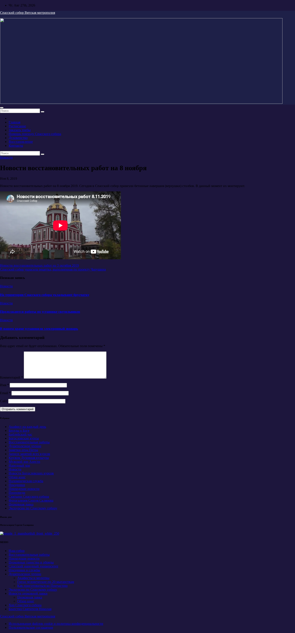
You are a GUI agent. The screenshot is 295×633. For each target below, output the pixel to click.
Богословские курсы (24, 438)
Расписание (17, 126)
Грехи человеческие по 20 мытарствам (45, 582)
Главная (14, 122)
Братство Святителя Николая (30, 609)
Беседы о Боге (19, 430)
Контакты (16, 145)
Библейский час (20, 434)
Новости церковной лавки (28, 593)
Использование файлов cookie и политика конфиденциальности (56, 623)
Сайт (3, 401)
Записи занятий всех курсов (29, 454)
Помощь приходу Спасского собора (35, 134)
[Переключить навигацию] (1, 107)
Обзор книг (17, 477)
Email (5, 393)
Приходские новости (24, 489)
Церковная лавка (21, 504)
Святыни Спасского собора (29, 496)
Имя (4, 385)
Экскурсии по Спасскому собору (33, 508)
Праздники (17, 485)
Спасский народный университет (33, 566)
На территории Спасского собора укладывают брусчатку (44, 295)
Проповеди (17, 492)
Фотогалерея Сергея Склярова (31, 500)
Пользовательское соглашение (31, 627)
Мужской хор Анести (24, 461)
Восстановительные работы (29, 442)
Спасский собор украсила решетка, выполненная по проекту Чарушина (53, 269)
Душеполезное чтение (25, 446)
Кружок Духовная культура (29, 458)
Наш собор (17, 551)
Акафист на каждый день (27, 426)
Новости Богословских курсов (31, 473)
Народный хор (19, 465)
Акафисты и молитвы (33, 578)
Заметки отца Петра (23, 450)
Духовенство (18, 138)
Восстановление (21, 141)
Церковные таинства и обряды (31, 562)
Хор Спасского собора (25, 605)
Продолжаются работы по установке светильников (40, 311)
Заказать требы (20, 130)
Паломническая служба (26, 481)
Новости (6, 157)
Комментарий (11, 377)
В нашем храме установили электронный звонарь (39, 329)
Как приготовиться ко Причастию (42, 585)
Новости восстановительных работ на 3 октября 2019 (39, 265)
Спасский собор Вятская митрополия (27, 12)
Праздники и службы (24, 570)
